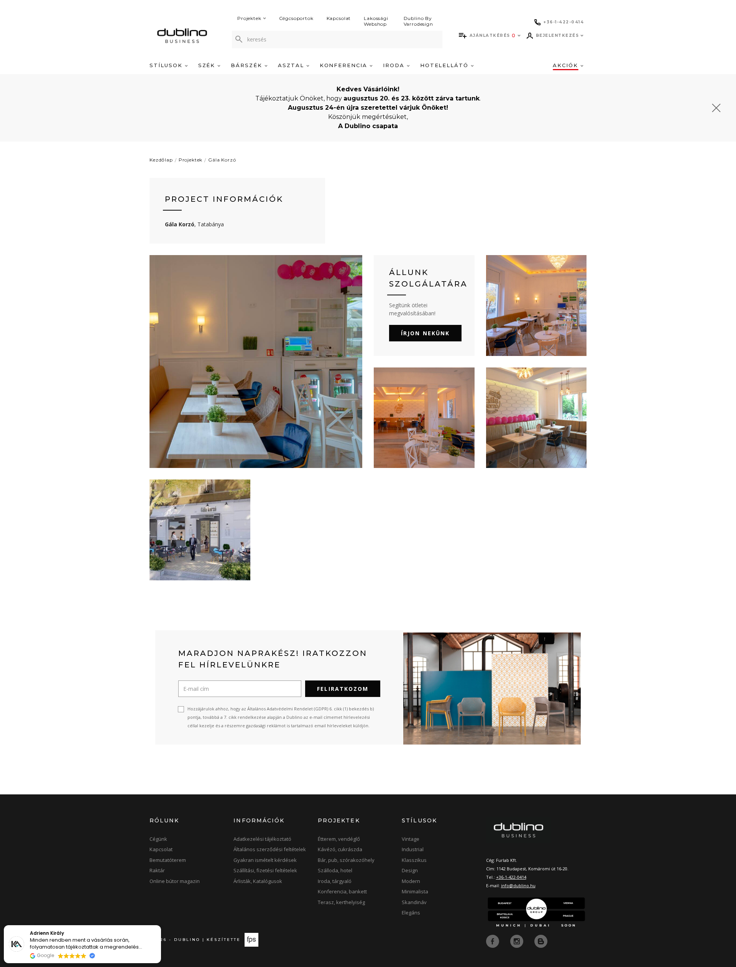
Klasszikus (414, 860)
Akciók (566, 65)
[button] (160, 925)
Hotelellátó (445, 65)
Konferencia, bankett (342, 891)
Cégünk (158, 838)
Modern (411, 881)
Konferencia (345, 65)
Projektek (249, 18)
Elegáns (411, 912)
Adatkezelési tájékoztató (262, 838)
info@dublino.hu (518, 885)
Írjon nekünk (425, 333)
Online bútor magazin (175, 881)
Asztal (292, 65)
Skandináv (414, 902)
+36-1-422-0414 (511, 877)
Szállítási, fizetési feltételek (265, 870)
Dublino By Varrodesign (418, 21)
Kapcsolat (339, 18)
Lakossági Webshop (376, 21)
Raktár (157, 870)
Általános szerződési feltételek (269, 849)
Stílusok (167, 65)
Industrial (413, 849)
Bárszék (247, 65)
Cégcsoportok (296, 18)
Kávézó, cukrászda (340, 849)
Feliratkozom (342, 688)
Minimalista (415, 891)
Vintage (410, 838)
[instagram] (517, 941)
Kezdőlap (161, 160)
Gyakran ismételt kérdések (265, 860)
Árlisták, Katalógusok (257, 881)
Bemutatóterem (168, 860)
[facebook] (493, 941)
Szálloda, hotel (335, 870)
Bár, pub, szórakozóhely (346, 860)
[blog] (540, 941)
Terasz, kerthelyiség (341, 902)
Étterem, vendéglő (339, 838)
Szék (208, 65)
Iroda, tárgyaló (335, 881)
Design (410, 870)
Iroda (395, 65)
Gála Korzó (222, 160)
